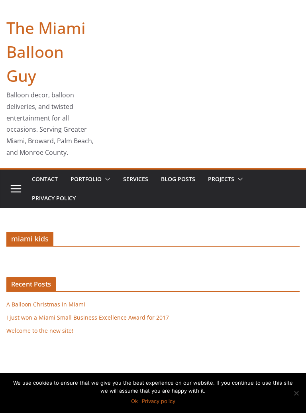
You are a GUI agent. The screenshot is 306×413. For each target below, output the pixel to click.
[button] (106, 179)
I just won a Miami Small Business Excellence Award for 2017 (87, 317)
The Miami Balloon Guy (46, 52)
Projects (221, 179)
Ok (134, 401)
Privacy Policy (54, 198)
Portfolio (86, 179)
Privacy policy (158, 401)
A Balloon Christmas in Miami (45, 304)
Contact (45, 179)
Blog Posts (178, 179)
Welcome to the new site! (39, 330)
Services (135, 179)
